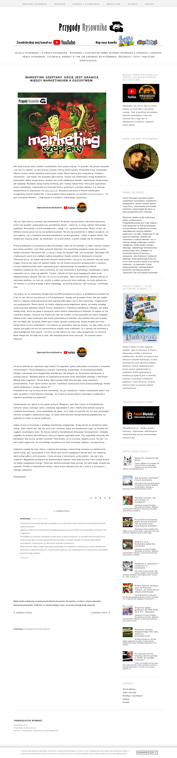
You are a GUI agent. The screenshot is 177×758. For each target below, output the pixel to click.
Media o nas (114, 4)
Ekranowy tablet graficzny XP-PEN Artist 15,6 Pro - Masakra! (146, 610)
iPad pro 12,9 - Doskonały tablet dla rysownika (145, 544)
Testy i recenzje (129, 692)
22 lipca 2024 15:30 (39, 518)
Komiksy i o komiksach (86, 4)
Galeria (132, 4)
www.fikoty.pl (51, 190)
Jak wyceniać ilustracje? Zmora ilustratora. (147, 479)
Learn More (143, 752)
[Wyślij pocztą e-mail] (90, 498)
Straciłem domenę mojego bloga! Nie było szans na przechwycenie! (146, 632)
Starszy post (99, 613)
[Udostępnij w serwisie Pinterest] (108, 498)
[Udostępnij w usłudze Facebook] (104, 498)
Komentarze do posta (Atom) (37, 629)
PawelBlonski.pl (21, 725)
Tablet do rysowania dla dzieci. (146, 459)
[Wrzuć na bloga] (94, 498)
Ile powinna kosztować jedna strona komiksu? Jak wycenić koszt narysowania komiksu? (146, 522)
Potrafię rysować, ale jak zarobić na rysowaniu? (145, 500)
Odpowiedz (24, 558)
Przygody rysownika (35, 4)
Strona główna (129, 689)
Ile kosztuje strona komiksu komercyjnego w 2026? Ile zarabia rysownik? (146, 657)
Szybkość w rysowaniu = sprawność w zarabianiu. (147, 565)
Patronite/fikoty (95, 194)
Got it (154, 752)
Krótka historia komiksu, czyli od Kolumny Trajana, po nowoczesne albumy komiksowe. (147, 588)
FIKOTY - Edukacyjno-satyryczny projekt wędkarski (36, 731)
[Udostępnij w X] (99, 498)
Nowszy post (24, 613)
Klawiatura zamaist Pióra (25, 728)
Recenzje (60, 4)
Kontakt (149, 4)
